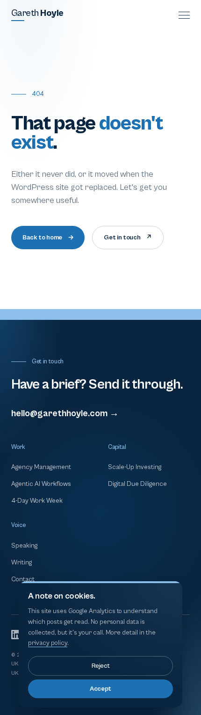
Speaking (24, 545)
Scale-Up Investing (134, 467)
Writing (21, 562)
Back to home (47, 237)
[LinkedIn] (16, 634)
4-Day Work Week (37, 501)
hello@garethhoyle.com (65, 413)
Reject (101, 666)
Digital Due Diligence (137, 484)
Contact (23, 579)
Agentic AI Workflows (41, 484)
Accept (100, 689)
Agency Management (41, 467)
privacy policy (47, 643)
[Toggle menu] (184, 15)
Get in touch (127, 237)
